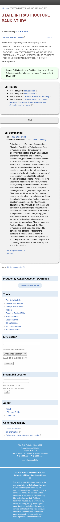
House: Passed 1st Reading (38, 96)
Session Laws (12, 319)
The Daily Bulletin (13, 300)
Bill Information (13, 431)
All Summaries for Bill (16, 267)
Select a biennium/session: (15, 349)
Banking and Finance (16, 250)
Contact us (10, 415)
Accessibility (33, 460)
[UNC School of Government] (29, 2)
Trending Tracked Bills (15, 313)
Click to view (22, 31)
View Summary (39, 139)
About (8, 408)
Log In (24, 460)
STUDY (10, 253)
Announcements (13, 329)
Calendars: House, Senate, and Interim (23, 435)
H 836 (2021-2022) (18, 136)
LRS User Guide (13, 412)
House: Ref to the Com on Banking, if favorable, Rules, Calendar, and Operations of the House (28, 102)
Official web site (13, 428)
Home (5, 8)
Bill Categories (12, 322)
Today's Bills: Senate (15, 306)
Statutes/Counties (13, 326)
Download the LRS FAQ (30, 285)
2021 (49, 37)
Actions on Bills (12, 316)
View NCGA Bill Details (14, 37)
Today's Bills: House (14, 303)
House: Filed (30, 90)
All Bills (9, 309)
